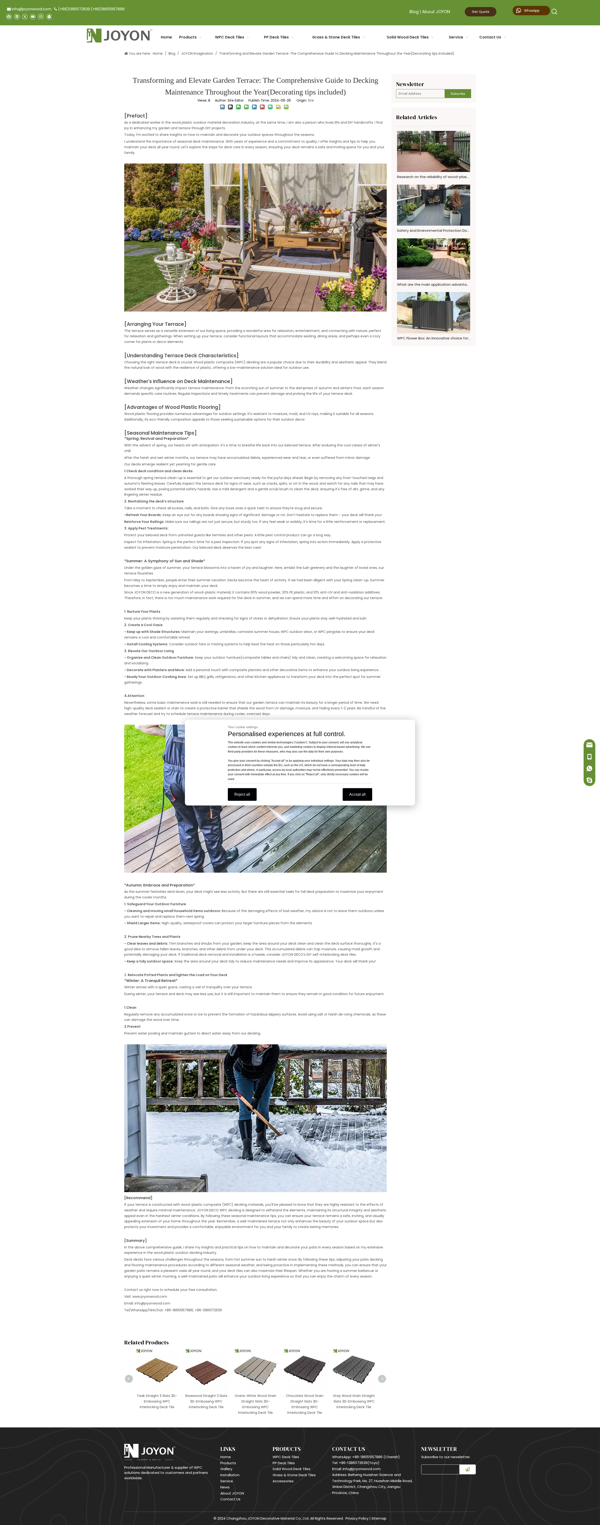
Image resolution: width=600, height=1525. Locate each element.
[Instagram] (41, 16)
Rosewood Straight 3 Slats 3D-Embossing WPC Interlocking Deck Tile (157, 1401)
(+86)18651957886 (108, 9)
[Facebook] (9, 16)
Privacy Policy (356, 1518)
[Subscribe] (467, 1469)
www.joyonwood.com (149, 1296)
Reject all (242, 794)
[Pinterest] (49, 16)
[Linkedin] (17, 16)
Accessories (283, 1481)
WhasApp (531, 10)
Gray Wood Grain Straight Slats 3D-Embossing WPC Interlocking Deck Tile (305, 1401)
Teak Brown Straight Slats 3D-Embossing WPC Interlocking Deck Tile (354, 1401)
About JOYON (436, 12)
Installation (230, 1474)
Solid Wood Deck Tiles (291, 1468)
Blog (414, 12)
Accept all (357, 794)
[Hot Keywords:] (554, 12)
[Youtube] (33, 16)
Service (226, 1481)
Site (311, 100)
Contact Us (230, 1499)
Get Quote (480, 11)
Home (225, 1456)
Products (228, 1462)
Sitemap (378, 1518)
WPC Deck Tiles (286, 1456)
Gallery (226, 1468)
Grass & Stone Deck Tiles (294, 1474)
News (225, 1487)
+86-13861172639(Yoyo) (359, 1462)
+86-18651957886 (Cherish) (376, 1456)
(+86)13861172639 (74, 9)
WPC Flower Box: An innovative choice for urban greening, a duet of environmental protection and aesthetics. (433, 338)
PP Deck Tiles (284, 1462)
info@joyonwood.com (29, 9)
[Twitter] (25, 16)
